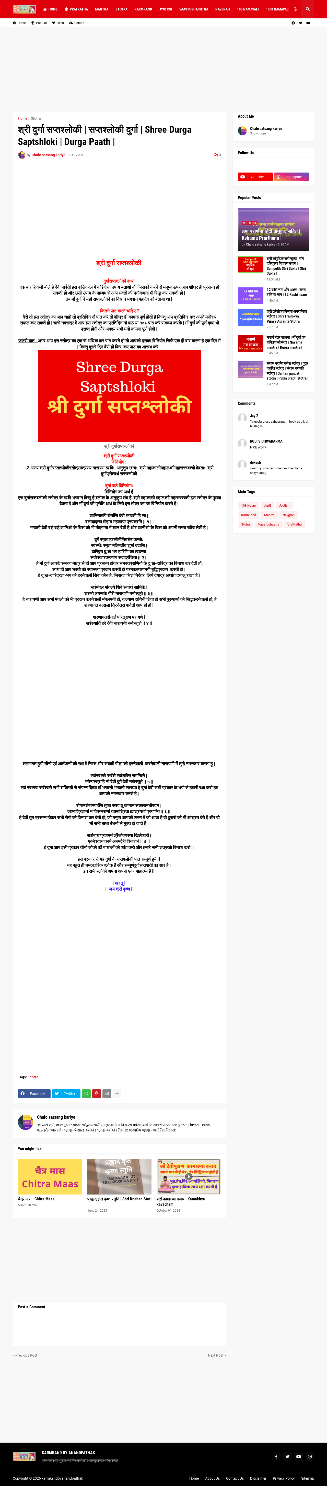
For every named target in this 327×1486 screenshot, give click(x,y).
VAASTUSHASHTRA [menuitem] (193, 9)
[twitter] (300, 23)
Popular (41, 23)
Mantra (269, 515)
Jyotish (284, 505)
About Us (212, 1478)
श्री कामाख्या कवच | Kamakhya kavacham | (181, 1202)
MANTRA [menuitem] (101, 9)
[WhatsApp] (86, 1093)
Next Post (216, 1355)
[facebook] (293, 23)
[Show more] (117, 1093)
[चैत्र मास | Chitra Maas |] (50, 1177)
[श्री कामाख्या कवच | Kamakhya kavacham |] (189, 1177)
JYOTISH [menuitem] (165, 9)
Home (22, 118)
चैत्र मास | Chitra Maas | (37, 1199)
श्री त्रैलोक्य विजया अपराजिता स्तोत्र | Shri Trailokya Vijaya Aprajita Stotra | (287, 316)
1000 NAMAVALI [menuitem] (277, 9)
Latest (21, 23)
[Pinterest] (96, 1093)
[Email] (106, 1093)
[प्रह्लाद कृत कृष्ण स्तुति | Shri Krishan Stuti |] (119, 1177)
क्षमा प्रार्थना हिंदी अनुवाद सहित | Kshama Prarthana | (271, 234)
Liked (60, 23)
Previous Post (26, 1355)
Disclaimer (258, 1478)
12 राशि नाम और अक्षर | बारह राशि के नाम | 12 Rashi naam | (288, 292)
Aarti (267, 505)
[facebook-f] (276, 1456)
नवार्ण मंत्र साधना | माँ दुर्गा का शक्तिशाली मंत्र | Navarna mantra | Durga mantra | (286, 342)
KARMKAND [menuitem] (143, 9)
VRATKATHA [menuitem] (79, 9)
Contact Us (235, 1478)
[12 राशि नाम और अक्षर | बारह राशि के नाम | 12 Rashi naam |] (250, 295)
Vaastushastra (268, 524)
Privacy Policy (284, 1478)
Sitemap (307, 1478)
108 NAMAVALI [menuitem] (248, 9)
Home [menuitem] (53, 9)
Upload (79, 23)
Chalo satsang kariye (56, 1117)
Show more (258, 133)
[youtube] (308, 23)
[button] (295, 9)
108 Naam (248, 505)
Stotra (36, 118)
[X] (291, 167)
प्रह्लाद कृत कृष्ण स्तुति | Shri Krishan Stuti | (119, 1202)
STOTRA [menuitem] (121, 9)
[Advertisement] (163, 69)
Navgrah (289, 515)
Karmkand (248, 515)
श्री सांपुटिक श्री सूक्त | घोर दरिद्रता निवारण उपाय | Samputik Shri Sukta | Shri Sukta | (286, 266)
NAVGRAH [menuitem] (222, 9)
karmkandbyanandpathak (62, 1478)
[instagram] (310, 1456)
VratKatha (294, 524)
